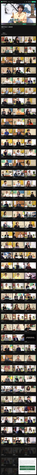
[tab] (4, 33)
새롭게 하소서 (4, 27)
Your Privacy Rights (27, 471)
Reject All (27, 469)
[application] (18, 13)
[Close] (35, 459)
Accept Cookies (27, 466)
